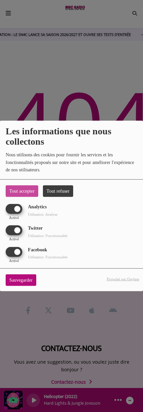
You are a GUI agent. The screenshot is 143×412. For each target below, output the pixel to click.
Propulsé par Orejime (123, 279)
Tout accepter (22, 191)
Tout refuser (58, 191)
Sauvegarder (21, 279)
